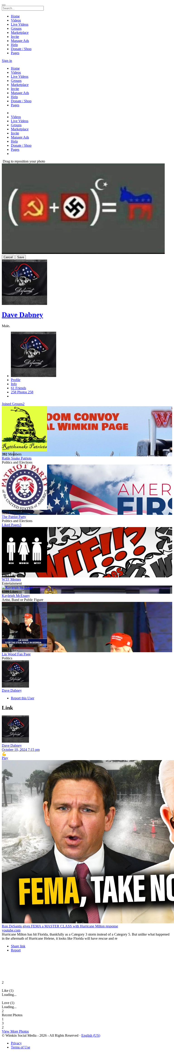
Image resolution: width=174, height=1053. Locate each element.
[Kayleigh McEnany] (87, 588)
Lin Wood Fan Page (16, 654)
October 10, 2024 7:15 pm (21, 749)
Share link (18, 946)
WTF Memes (11, 579)
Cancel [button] (8, 257)
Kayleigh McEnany (16, 596)
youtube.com (11, 930)
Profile (15, 380)
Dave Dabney (22, 315)
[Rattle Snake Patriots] (87, 429)
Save (20, 257)
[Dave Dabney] (87, 674)
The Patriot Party (14, 517)
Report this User (22, 698)
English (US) (90, 1035)
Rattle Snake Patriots (16, 458)
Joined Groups (13, 404)
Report (16, 950)
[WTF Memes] (87, 550)
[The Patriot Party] (87, 487)
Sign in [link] (7, 61)
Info (14, 384)
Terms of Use (20, 1047)
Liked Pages (11, 525)
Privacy (16, 1043)
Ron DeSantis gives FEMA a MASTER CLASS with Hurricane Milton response (60, 926)
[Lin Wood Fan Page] (87, 625)
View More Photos (15, 1031)
